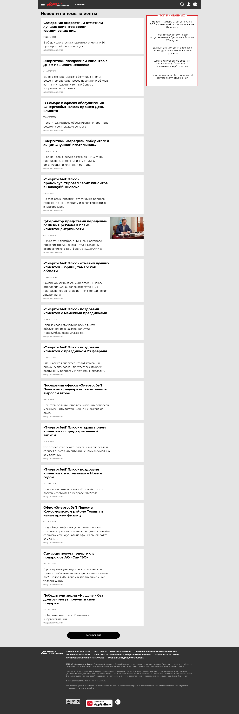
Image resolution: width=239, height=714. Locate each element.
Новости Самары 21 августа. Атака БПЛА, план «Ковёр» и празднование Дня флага (172, 24)
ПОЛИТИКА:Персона (52, 252)
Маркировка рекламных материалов (85, 658)
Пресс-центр (100, 651)
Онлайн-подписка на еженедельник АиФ (156, 651)
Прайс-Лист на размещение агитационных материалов (122, 655)
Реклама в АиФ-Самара (78, 655)
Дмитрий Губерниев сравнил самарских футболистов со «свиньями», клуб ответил (172, 63)
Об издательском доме (78, 651)
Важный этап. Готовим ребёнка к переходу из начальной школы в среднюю (172, 50)
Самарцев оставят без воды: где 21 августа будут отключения (172, 76)
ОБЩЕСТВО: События (53, 50)
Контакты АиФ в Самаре (167, 655)
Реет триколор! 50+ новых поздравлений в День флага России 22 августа (172, 37)
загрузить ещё (93, 635)
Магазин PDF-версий (120, 651)
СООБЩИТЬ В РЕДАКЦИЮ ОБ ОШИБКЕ (126, 658)
